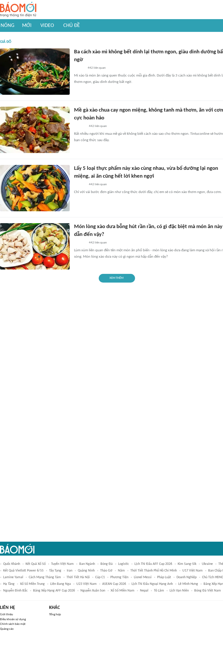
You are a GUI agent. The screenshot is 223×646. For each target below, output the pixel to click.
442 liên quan (97, 68)
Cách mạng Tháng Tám (45, 577)
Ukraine (207, 564)
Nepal (144, 590)
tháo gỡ (106, 570)
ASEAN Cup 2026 (114, 584)
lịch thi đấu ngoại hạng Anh (152, 584)
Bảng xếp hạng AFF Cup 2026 (54, 590)
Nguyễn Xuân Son (92, 590)
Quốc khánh (11, 564)
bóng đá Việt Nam (207, 590)
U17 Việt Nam (192, 570)
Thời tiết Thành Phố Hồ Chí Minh (153, 570)
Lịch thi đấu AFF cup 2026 (153, 564)
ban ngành (87, 564)
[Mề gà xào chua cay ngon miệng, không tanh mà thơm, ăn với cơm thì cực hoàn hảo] (35, 130)
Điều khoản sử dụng (13, 619)
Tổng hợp (55, 614)
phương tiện (119, 577)
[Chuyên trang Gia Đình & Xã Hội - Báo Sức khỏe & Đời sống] (79, 126)
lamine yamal (13, 577)
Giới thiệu (6, 614)
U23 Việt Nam (86, 584)
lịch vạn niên (179, 590)
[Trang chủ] (18, 10)
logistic (123, 564)
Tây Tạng (55, 570)
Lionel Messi (143, 577)
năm (121, 570)
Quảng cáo (7, 629)
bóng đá (106, 564)
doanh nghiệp (187, 577)
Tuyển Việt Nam (62, 564)
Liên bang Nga (60, 584)
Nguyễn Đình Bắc (15, 590)
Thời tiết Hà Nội (78, 577)
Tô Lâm (159, 590)
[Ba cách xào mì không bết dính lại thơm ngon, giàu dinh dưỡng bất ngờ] (35, 71)
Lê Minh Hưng (188, 584)
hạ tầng (9, 584)
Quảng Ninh (86, 570)
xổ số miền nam (122, 590)
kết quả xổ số (36, 564)
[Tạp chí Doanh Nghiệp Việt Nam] (79, 68)
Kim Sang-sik (187, 564)
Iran (69, 570)
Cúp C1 (100, 577)
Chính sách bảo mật (13, 624)
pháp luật (164, 577)
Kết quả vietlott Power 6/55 (23, 570)
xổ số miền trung (32, 584)
